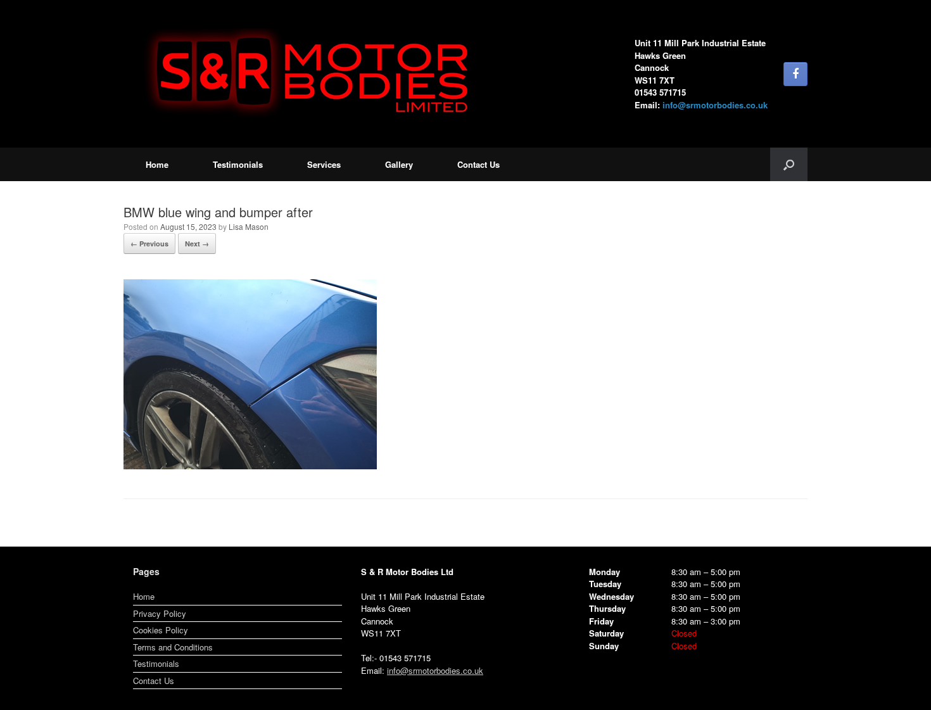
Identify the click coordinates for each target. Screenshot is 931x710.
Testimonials (238, 164)
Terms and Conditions (173, 647)
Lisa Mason (249, 226)
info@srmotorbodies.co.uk (715, 105)
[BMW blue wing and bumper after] (250, 466)
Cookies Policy (160, 630)
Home (157, 164)
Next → (197, 243)
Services (324, 164)
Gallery (399, 164)
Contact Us (478, 164)
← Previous (149, 243)
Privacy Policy (159, 613)
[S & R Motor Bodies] (314, 74)
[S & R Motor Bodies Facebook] (795, 74)
